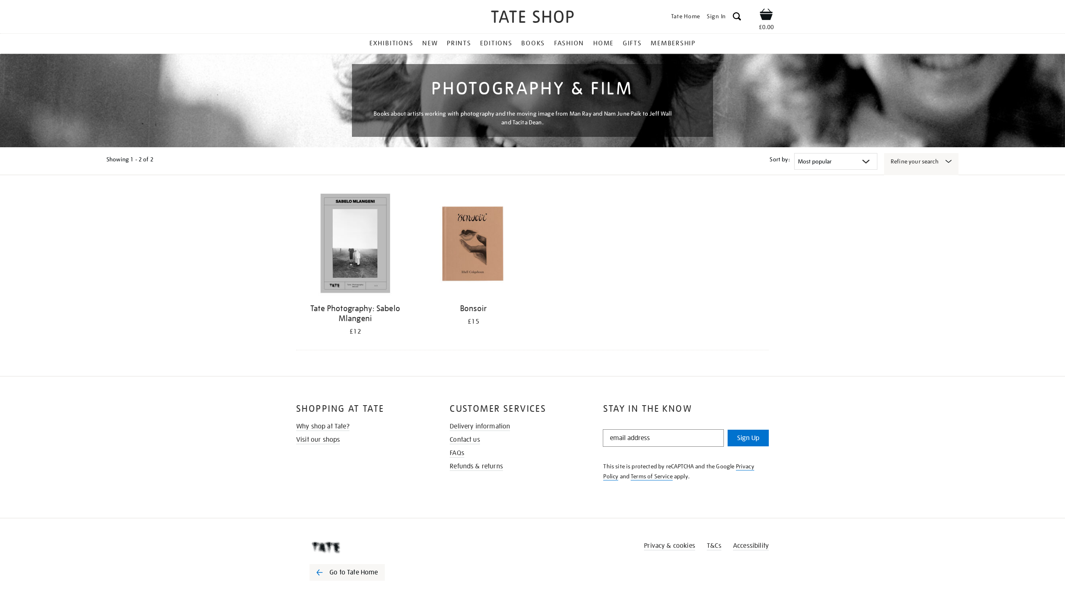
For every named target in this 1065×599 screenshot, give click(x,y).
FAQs (457, 453)
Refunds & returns (476, 466)
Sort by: (780, 159)
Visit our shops (318, 440)
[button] (737, 17)
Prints (459, 43)
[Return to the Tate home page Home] (532, 18)
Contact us (465, 440)
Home (603, 43)
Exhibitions (391, 43)
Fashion (569, 43)
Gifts (632, 43)
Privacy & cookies (669, 546)
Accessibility (751, 546)
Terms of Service (652, 476)
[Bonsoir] (473, 245)
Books (533, 43)
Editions (496, 43)
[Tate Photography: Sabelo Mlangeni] (355, 245)
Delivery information (480, 426)
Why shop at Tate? (322, 426)
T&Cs (714, 546)
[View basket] (766, 16)
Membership (673, 43)
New (430, 43)
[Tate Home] (362, 547)
